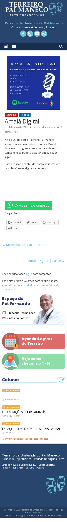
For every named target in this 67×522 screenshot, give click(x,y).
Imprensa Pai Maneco (44, 127)
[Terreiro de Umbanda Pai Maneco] (6, 46)
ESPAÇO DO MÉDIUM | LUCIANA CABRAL (31, 429)
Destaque (11, 114)
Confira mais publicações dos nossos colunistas (25, 438)
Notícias (25, 114)
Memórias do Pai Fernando (24, 245)
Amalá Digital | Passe (46, 260)
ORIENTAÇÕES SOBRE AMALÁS (24, 412)
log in (29, 274)
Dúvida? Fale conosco (32, 205)
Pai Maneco (12, 390)
